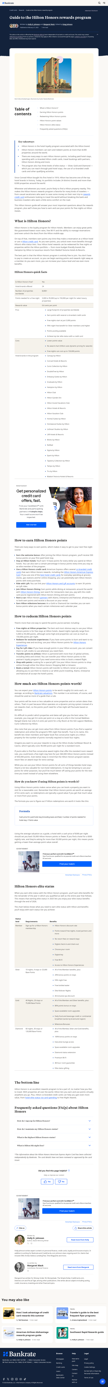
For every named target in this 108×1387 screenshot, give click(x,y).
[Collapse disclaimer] (97, 34)
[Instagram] (12, 1379)
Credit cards (60, 1367)
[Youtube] (20, 1379)
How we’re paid (75, 1360)
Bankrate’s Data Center (60, 1376)
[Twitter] (8, 1379)
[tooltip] (69, 1170)
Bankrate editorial (39, 35)
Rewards (21, 10)
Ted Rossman (23, 1320)
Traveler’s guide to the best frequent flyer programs (84, 1314)
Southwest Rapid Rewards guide (87, 1332)
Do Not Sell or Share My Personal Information (92, 1372)
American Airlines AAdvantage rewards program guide (32, 1334)
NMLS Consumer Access (36, 1360)
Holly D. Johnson (34, 24)
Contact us (74, 1374)
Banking (59, 1363)
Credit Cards (13, 10)
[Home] (9, 3)
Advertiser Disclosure (91, 11)
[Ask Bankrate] (102, 1381)
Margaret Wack (49, 24)
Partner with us (74, 1381)
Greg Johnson (67, 24)
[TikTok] (25, 1379)
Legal (86, 1359)
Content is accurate (80, 37)
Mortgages (60, 1359)
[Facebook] (4, 1379)
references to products (16, 37)
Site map (75, 1365)
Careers (74, 1369)
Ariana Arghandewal (79, 1320)
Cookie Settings (89, 1367)
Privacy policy (89, 1363)
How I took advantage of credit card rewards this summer (32, 1314)
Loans (58, 1371)
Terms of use (88, 1378)
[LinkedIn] (16, 1379)
